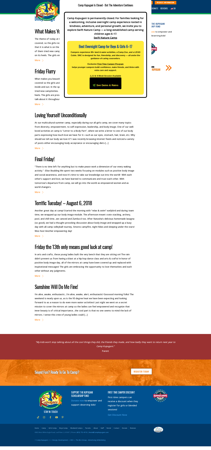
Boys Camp (63, 428)
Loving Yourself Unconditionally (61, 115)
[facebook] (50, 416)
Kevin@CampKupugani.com (99, 432)
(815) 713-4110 (82, 432)
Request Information (165, 2)
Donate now (77, 400)
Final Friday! (44, 159)
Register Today (141, 371)
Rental (109, 428)
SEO (71, 440)
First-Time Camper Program (110, 64)
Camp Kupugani (42, 440)
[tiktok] (38, 416)
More (37, 60)
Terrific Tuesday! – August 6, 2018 (63, 203)
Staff (102, 428)
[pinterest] (62, 416)
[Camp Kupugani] (47, 19)
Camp (44, 428)
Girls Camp (53, 428)
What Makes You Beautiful (57, 31)
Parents (88, 428)
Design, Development (60, 440)
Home (37, 428)
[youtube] (56, 416)
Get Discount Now (117, 414)
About (96, 428)
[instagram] (44, 416)
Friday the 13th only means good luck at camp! (73, 246)
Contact (116, 428)
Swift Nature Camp (105, 37)
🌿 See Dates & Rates (105, 85)
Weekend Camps (76, 428)
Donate (155, 8)
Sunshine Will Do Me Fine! (56, 286)
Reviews (164, 8)
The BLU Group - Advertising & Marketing (91, 440)
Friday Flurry (45, 71)
